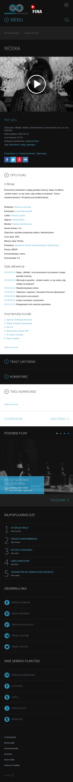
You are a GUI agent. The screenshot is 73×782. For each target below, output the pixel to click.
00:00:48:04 (9, 296)
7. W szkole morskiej (13, 335)
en (66, 5)
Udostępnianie (11, 748)
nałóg (22, 145)
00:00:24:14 (9, 288)
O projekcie (10, 737)
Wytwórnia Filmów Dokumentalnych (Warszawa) (37, 245)
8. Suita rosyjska (11, 338)
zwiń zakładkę (11, 347)
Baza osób (9, 760)
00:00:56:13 (9, 300)
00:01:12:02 (9, 304)
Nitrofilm (17, 719)
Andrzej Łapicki (18, 215)
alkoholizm (14, 145)
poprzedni (14, 419)
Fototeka (17, 686)
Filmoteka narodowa (23, 674)
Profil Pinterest (21, 613)
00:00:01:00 (9, 272)
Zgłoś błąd (41, 153)
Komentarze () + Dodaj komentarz (19, 153)
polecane (58, 500)
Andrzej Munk (18, 220)
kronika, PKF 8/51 (31, 33)
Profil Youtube (20, 635)
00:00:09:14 (9, 280)
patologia (30, 145)
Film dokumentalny (12, 33)
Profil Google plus (23, 624)
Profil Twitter (20, 646)
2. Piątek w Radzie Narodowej (18, 323)
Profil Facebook (21, 602)
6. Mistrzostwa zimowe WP (16, 331)
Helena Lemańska (22, 207)
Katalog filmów (12, 765)
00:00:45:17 (9, 292)
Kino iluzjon (19, 708)
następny (59, 419)
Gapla (15, 697)
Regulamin (9, 743)
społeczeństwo (32, 141)
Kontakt (8, 754)
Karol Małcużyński (23, 211)
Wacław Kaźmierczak (22, 224)
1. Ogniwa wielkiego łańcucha (18, 320)
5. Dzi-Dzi (8, 327)
